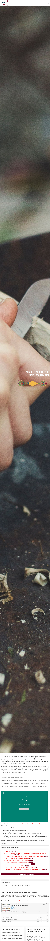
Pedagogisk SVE (9, 851)
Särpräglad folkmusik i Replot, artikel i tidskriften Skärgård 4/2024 (19, 867)
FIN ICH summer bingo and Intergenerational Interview (17, 860)
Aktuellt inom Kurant (5, 882)
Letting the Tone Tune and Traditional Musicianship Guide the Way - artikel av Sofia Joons (24, 869)
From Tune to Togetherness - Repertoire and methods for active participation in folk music (25, 856)
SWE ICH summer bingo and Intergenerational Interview (17, 858)
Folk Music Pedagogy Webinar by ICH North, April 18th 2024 (18, 864)
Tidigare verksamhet (5, 888)
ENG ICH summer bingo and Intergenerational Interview (17, 862)
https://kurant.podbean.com (18, 900)
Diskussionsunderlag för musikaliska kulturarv (15, 865)
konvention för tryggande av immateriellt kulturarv (33, 823)
